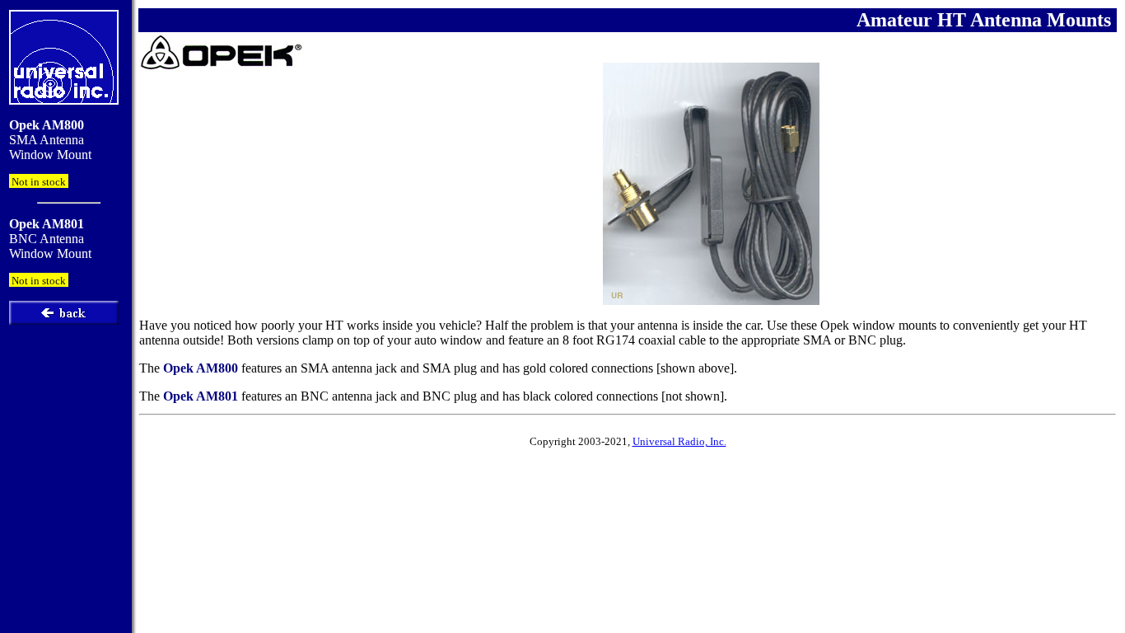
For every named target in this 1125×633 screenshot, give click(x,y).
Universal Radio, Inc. (679, 441)
